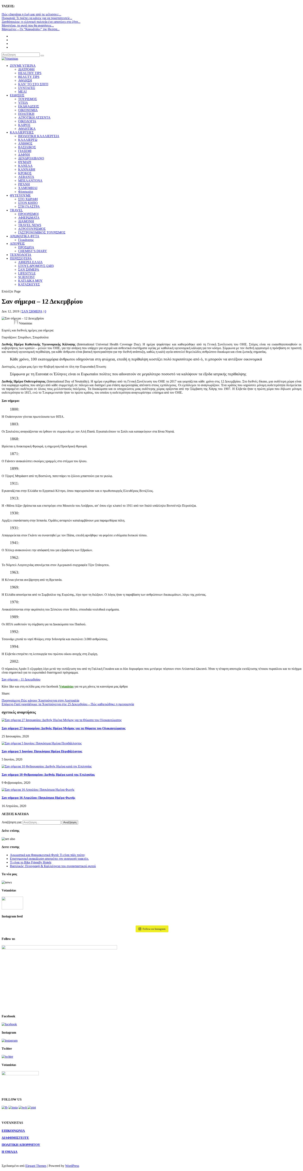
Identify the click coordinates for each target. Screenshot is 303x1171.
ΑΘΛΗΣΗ (25, 80)
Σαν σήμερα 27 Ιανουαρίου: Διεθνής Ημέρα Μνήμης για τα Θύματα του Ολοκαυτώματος (64, 728)
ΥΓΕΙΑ (23, 102)
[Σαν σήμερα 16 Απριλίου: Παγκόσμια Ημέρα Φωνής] (38, 789)
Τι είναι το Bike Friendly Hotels (30, 862)
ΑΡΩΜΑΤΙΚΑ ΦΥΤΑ (24, 236)
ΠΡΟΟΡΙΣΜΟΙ (28, 214)
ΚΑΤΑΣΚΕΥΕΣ (29, 284)
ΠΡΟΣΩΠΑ (26, 247)
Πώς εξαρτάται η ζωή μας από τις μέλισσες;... (31, 14)
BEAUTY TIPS (28, 76)
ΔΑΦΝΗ (24, 154)
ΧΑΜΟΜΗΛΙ (27, 188)
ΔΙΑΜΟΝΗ (26, 221)
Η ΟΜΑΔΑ (10, 1151)
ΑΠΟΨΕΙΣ (17, 243)
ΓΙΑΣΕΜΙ (24, 151)
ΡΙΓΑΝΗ (24, 184)
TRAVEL (16, 210)
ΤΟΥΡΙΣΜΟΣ (27, 99)
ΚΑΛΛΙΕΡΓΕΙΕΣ (22, 132)
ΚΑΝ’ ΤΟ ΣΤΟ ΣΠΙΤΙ (33, 84)
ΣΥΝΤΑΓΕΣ (26, 88)
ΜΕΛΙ (22, 91)
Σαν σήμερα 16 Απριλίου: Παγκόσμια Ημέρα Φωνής (38, 797)
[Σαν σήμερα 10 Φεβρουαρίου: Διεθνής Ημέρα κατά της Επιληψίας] (47, 766)
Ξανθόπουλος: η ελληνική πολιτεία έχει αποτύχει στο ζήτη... (41, 21)
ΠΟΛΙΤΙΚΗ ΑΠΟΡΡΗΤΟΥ (21, 1144)
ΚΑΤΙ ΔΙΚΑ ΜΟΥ (30, 280)
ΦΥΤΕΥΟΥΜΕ (20, 195)
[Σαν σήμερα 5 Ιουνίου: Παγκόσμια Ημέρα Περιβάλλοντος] (42, 743)
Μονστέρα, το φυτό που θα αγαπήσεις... (28, 25)
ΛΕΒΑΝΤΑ (26, 177)
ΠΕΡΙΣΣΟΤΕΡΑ (21, 258)
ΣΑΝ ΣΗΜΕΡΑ (28, 269)
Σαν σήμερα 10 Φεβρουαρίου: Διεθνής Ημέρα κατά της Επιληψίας (48, 774)
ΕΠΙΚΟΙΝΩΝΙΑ (13, 1130)
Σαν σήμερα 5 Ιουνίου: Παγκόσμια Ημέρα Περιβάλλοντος (42, 751)
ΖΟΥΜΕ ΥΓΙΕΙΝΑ (23, 65)
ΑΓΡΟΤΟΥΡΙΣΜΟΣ (32, 228)
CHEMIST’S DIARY (32, 251)
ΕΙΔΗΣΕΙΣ (17, 95)
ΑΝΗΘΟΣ (25, 143)
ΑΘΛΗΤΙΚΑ (27, 128)
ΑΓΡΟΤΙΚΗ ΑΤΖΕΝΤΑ (34, 117)
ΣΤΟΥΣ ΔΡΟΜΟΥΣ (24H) (36, 266)
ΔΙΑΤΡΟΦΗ (26, 69)
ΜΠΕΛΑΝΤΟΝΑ (30, 180)
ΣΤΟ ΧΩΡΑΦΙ (28, 199)
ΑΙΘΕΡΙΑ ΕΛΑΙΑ (30, 262)
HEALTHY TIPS (29, 73)
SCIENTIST (26, 277)
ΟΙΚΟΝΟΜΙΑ (28, 110)
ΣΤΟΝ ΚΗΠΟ (28, 203)
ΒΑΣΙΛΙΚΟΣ (27, 147)
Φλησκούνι (25, 191)
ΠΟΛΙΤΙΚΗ (26, 114)
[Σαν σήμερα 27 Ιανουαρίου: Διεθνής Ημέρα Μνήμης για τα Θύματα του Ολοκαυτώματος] (62, 720)
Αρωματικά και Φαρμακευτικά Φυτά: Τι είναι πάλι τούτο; (47, 855)
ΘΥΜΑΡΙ (24, 162)
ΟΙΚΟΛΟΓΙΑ (27, 121)
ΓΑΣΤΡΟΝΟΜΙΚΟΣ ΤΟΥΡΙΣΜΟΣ (41, 232)
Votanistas (66, 686)
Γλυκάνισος (26, 240)
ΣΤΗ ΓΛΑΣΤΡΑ (29, 206)
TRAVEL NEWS (29, 225)
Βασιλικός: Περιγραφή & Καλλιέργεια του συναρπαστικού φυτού (53, 866)
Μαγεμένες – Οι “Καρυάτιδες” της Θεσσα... (31, 29)
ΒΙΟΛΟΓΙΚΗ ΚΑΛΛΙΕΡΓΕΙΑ (38, 136)
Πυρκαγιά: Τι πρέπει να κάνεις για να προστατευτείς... (37, 18)
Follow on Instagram (154, 928)
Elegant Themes (35, 1165)
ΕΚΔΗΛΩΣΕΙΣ (28, 106)
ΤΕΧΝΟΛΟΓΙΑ (20, 254)
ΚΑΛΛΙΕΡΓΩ (27, 140)
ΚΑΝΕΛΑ (25, 165)
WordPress (72, 1165)
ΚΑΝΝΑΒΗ (26, 169)
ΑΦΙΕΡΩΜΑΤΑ (29, 217)
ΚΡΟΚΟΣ (25, 173)
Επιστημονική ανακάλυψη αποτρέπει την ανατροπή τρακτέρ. (49, 858)
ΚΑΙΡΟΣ (24, 125)
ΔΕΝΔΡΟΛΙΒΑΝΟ (31, 158)
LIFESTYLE (27, 273)
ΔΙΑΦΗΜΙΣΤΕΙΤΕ (15, 1137)
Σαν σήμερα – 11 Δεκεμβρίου (21, 679)
